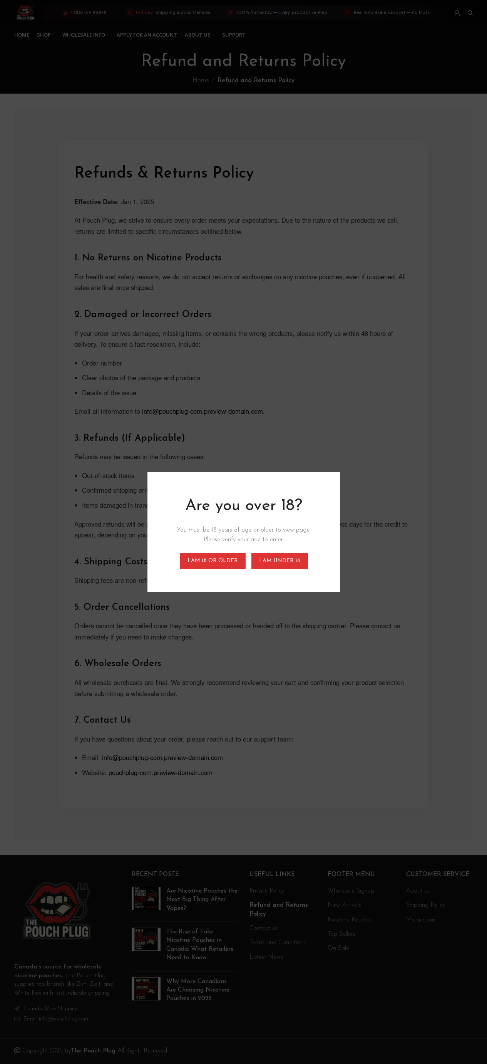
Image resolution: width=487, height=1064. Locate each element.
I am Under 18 (279, 561)
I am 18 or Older (212, 561)
